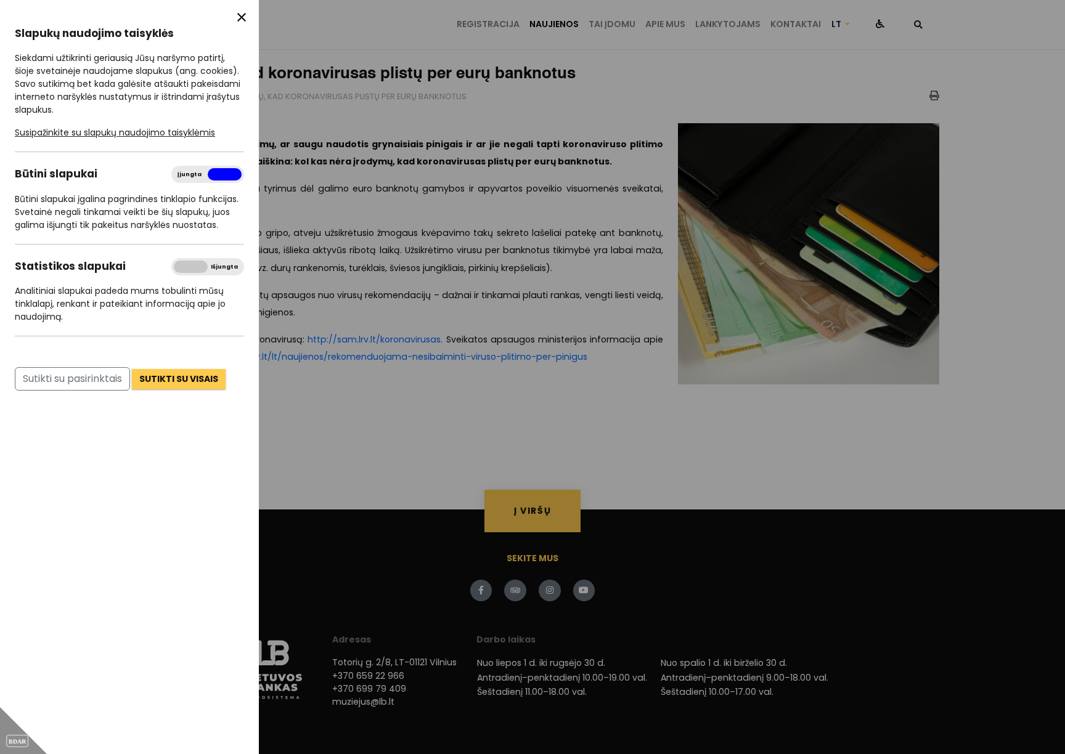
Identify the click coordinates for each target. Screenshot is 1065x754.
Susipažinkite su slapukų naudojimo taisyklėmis (115, 132)
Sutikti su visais (178, 379)
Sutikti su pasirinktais (72, 378)
